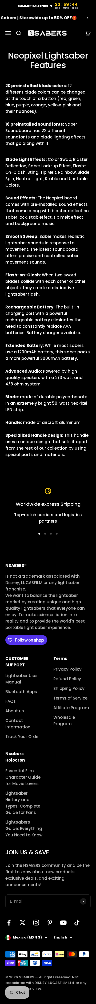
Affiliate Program (71, 707)
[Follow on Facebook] (9, 922)
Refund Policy (67, 679)
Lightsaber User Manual (21, 679)
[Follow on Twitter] (22, 922)
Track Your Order (22, 736)
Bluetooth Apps (21, 691)
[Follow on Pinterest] (49, 922)
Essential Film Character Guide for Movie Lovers (23, 777)
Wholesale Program (64, 721)
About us (14, 711)
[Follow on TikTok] (77, 922)
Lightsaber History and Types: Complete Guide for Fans (22, 802)
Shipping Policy (69, 688)
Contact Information (17, 724)
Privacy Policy (67, 669)
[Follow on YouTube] (63, 922)
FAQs (10, 701)
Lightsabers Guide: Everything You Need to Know (23, 828)
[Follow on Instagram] (36, 922)
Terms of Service (70, 698)
